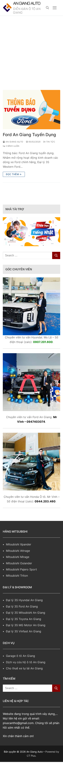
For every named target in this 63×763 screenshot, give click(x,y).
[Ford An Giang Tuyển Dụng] (31, 119)
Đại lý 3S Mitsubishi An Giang (25, 622)
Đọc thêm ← (14, 184)
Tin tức (50, 152)
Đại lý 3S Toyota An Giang (23, 629)
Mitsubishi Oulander (19, 573)
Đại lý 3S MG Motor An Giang (25, 635)
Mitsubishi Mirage (17, 567)
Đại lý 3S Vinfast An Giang (23, 641)
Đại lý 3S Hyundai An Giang (24, 610)
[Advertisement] (31, 59)
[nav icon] (54, 13)
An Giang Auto (25, 8)
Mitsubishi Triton (17, 585)
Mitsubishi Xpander (18, 554)
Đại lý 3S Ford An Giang (22, 616)
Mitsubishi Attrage (18, 560)
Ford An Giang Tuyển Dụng (29, 144)
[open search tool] (47, 12)
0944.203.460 (45, 511)
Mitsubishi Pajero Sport (21, 579)
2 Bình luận (12, 156)
